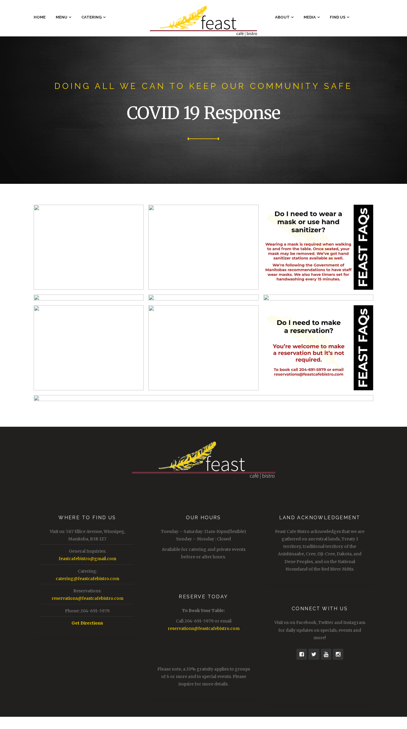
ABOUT (282, 17)
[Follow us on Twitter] (313, 654)
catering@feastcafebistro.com (87, 578)
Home (40, 17)
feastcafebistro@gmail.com (87, 558)
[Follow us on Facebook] (301, 654)
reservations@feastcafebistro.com (87, 598)
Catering (91, 17)
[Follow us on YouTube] (326, 654)
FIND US (337, 17)
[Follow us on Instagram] (338, 654)
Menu (61, 17)
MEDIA (310, 17)
